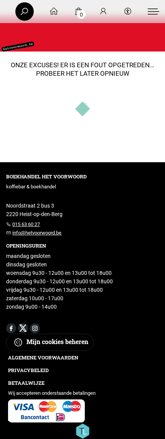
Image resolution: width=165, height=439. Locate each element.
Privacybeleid (28, 370)
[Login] (103, 12)
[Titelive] (82, 430)
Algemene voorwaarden (43, 357)
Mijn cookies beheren (56, 342)
